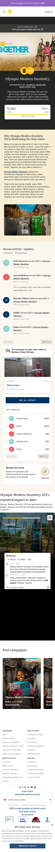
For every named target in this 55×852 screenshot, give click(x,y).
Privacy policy (27, 791)
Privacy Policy (18, 841)
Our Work (6, 762)
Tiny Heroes (32, 742)
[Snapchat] (28, 787)
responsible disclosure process (27, 794)
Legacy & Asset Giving (12, 753)
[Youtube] (31, 787)
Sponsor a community (12, 749)
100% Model (8, 765)
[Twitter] (20, 787)
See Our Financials (10, 769)
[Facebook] (22, 787)
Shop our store (34, 777)
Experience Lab (34, 753)
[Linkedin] (35, 787)
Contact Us (32, 762)
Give (4, 734)
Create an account (35, 734)
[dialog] (27, 837)
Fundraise (31, 738)
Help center (32, 765)
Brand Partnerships (36, 773)
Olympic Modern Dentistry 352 (32, 86)
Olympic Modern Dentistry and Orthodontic (28, 571)
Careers (6, 781)
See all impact (27, 400)
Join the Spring (9, 738)
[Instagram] (25, 787)
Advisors (31, 749)
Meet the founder (10, 773)
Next (45, 342)
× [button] (52, 825)
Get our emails (28, 814)
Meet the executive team (13, 777)
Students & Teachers (36, 746)
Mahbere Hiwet (13, 385)
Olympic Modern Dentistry (16, 171)
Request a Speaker (35, 769)
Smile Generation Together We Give (26, 29)
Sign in (48, 12)
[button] (27, 846)
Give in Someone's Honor (13, 746)
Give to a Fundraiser (11, 742)
